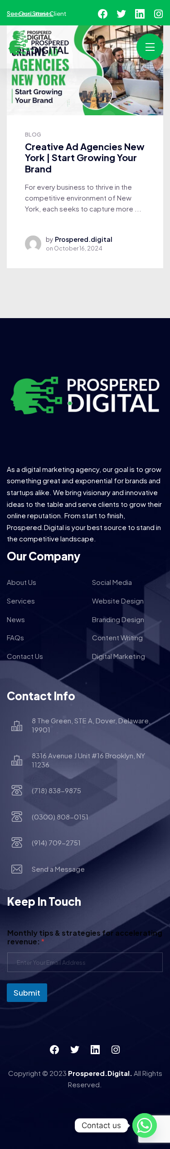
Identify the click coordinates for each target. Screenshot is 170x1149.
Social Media (112, 582)
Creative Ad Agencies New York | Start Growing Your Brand (85, 157)
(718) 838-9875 (56, 790)
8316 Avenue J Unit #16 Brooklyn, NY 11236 (88, 760)
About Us (21, 582)
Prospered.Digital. (100, 1073)
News (16, 619)
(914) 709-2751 (56, 842)
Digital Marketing (118, 656)
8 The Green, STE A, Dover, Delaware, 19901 (91, 725)
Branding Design (118, 619)
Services (21, 600)
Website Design (118, 600)
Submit (27, 992)
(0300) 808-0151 (60, 816)
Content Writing (117, 637)
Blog (33, 134)
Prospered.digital (83, 239)
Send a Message (58, 868)
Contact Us (25, 656)
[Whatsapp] (144, 1125)
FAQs (15, 637)
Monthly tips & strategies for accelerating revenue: (84, 937)
